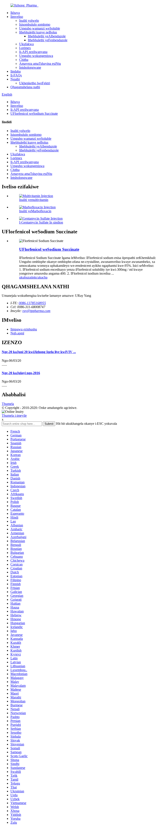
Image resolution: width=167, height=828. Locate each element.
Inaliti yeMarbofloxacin (35, 211)
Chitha (23, 59)
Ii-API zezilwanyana (33, 52)
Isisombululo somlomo (34, 24)
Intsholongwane (30, 67)
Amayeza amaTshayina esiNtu (40, 63)
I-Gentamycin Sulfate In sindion (41, 222)
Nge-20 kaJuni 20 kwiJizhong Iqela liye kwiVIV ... (39, 352)
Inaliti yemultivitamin (33, 200)
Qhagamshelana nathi (25, 87)
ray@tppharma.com (36, 311)
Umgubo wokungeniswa (36, 56)
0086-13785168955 (32, 303)
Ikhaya (15, 13)
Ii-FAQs (16, 75)
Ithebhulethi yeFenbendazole (47, 40)
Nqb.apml (17, 333)
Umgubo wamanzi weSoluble (39, 28)
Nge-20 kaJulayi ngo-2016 (21, 373)
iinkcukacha (39, 277)
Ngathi (15, 79)
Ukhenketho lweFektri (34, 83)
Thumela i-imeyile (14, 415)
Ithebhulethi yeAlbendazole (47, 36)
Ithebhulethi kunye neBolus (38, 32)
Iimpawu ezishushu (23, 329)
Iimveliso (16, 16)
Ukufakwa (26, 44)
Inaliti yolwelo (29, 20)
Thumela (8, 404)
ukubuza (25, 277)
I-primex (25, 48)
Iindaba (15, 71)
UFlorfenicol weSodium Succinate (34, 113)
